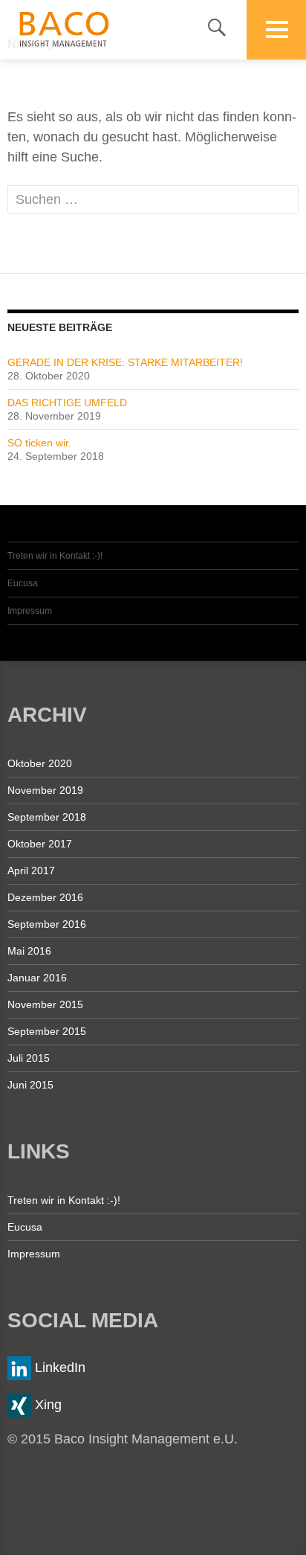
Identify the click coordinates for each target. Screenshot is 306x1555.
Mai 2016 (29, 951)
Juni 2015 (30, 1085)
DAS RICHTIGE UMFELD (67, 402)
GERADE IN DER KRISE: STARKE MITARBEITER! (125, 362)
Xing (46, 1404)
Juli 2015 (28, 1058)
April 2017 (31, 870)
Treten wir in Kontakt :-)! (54, 556)
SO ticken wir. (39, 443)
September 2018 (46, 817)
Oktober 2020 (39, 763)
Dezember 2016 (45, 897)
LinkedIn (58, 1367)
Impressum (29, 611)
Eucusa (22, 583)
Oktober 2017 (39, 844)
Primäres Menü (276, 30)
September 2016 (46, 924)
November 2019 (45, 790)
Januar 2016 (37, 978)
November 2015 (45, 1004)
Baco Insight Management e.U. (71, 30)
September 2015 (46, 1031)
